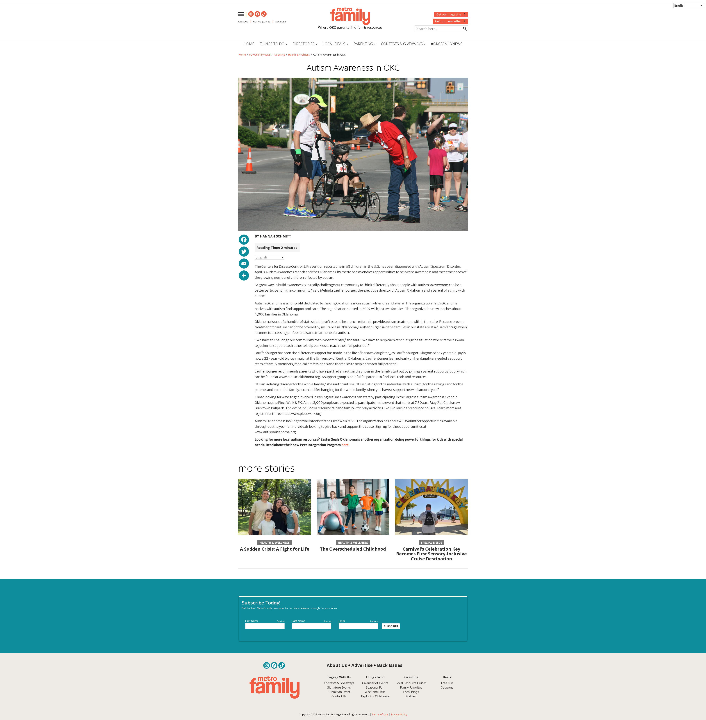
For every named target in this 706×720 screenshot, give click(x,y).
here (345, 445)
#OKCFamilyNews (446, 43)
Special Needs (431, 543)
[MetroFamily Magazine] (350, 16)
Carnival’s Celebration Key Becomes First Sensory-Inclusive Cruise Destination (431, 554)
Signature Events (339, 687)
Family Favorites (411, 687)
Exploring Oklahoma (375, 696)
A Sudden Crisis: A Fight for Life (274, 549)
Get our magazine (449, 14)
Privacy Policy (399, 714)
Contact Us (339, 696)
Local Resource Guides (411, 683)
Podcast (411, 696)
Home (249, 43)
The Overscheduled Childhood (353, 549)
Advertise (280, 21)
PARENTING (364, 43)
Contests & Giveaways (402, 43)
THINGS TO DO (272, 43)
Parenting (279, 54)
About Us (243, 21)
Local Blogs (411, 692)
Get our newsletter (448, 21)
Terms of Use (380, 714)
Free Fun (447, 683)
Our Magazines (261, 21)
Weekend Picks (375, 692)
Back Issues (389, 665)
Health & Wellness (299, 54)
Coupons (447, 687)
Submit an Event (339, 692)
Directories (304, 43)
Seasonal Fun (375, 687)
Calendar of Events (375, 683)
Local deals (334, 43)
